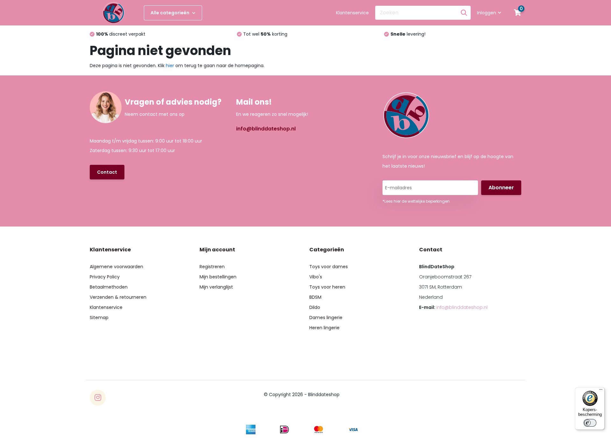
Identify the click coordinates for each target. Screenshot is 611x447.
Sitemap (99, 317)
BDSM (315, 297)
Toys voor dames (328, 266)
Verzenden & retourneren (118, 297)
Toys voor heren (327, 287)
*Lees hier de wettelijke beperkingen (416, 201)
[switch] (590, 423)
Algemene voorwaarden (116, 266)
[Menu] (601, 391)
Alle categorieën (170, 13)
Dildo (314, 307)
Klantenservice (352, 13)
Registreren (212, 266)
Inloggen (486, 13)
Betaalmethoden (109, 287)
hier (170, 65)
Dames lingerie (325, 317)
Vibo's (315, 277)
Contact (107, 172)
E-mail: (453, 307)
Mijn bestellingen (218, 277)
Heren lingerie (324, 328)
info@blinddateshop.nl (266, 128)
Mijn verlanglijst (216, 287)
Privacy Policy (105, 277)
